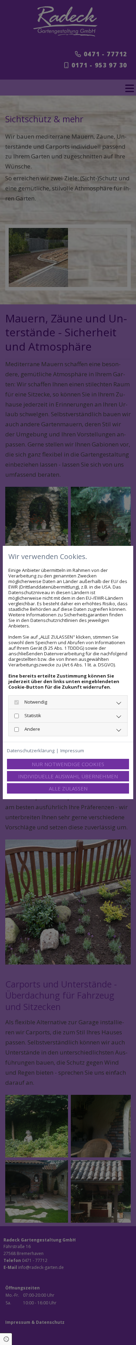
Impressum (72, 750)
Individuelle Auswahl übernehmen (68, 776)
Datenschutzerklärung (30, 750)
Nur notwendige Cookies (68, 764)
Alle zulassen (68, 788)
